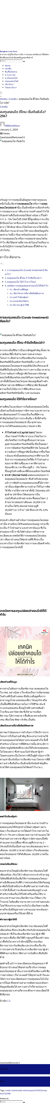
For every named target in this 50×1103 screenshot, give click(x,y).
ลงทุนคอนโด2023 (34, 1090)
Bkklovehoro (12, 125)
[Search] (24, 61)
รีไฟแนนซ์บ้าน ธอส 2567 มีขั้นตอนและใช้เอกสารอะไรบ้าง (25, 1085)
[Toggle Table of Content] (2, 263)
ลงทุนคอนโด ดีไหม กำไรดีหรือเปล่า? (24, 277)
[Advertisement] (25, 25)
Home (7, 65)
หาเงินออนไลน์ (11, 77)
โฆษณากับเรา (11, 87)
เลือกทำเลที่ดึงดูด (20, 289)
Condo (13, 99)
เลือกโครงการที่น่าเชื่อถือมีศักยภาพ (28, 293)
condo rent (22, 1090)
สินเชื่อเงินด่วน (11, 71)
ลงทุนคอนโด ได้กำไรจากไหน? (21, 281)
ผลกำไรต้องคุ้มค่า (21, 297)
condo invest (11, 1090)
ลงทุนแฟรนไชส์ (11, 81)
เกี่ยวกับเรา (9, 84)
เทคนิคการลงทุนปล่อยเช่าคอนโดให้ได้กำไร (27, 285)
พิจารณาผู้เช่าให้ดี (21, 304)
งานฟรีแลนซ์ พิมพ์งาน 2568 (12, 1072)
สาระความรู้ (10, 74)
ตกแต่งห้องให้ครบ (21, 301)
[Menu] (1, 92)
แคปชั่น (8, 68)
